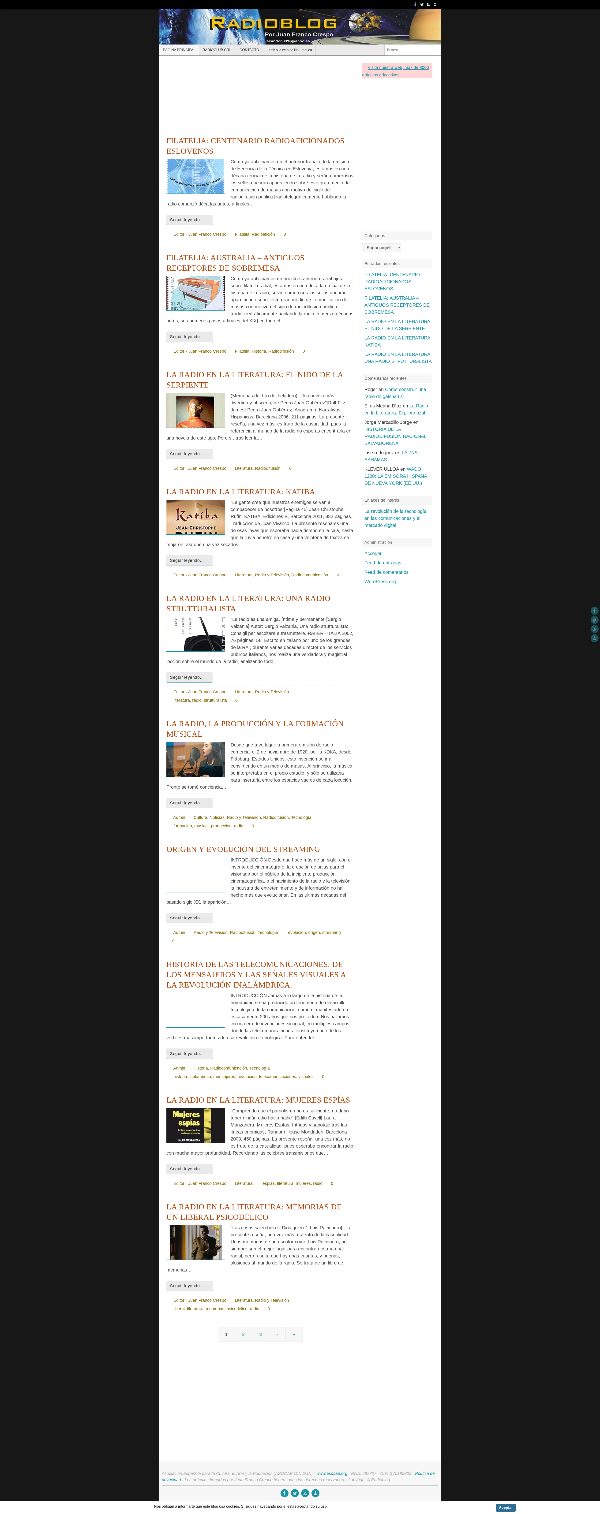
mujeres (303, 1183)
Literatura (244, 468)
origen (314, 932)
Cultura (200, 817)
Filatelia (242, 234)
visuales (306, 1076)
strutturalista (215, 700)
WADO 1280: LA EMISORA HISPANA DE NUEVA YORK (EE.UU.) (395, 476)
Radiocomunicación (309, 575)
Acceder (373, 553)
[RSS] (428, 4)
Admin (179, 817)
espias (268, 1183)
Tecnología (301, 817)
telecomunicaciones (277, 1076)
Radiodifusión (281, 351)
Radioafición (263, 234)
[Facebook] (415, 4)
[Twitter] (422, 4)
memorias (215, 1308)
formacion (182, 826)
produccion (221, 826)
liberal (179, 1308)
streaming (331, 932)
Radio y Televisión (272, 575)
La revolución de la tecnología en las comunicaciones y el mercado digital (395, 518)
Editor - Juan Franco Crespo (199, 234)
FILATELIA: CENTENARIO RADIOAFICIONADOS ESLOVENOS (392, 281)
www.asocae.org (331, 1473)
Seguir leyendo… (187, 219)
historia (180, 1076)
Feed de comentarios (386, 572)
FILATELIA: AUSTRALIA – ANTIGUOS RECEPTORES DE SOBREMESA (397, 305)
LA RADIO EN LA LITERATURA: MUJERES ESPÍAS (258, 1100)
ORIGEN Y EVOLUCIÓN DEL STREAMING (243, 849)
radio (197, 700)
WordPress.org (380, 581)
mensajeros (224, 1076)
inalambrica (200, 1076)
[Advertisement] (260, 94)
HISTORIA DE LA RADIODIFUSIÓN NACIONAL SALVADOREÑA (395, 436)
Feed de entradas (382, 562)
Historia (259, 351)
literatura (181, 700)
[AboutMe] (435, 4)
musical (201, 826)
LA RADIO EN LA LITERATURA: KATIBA (240, 491)
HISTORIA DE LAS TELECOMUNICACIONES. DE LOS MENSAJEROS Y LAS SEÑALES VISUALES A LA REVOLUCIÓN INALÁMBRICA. (256, 974)
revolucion (247, 1076)
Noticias (217, 817)
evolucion (297, 932)
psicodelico (237, 1308)
